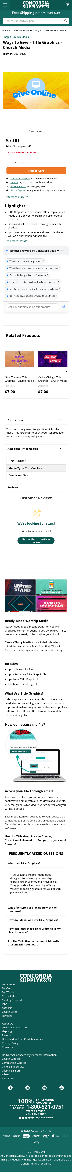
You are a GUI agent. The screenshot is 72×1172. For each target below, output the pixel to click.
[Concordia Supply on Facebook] (10, 1088)
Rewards (7, 1047)
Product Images (36, 131)
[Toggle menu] (5, 5)
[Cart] (68, 4)
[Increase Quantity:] (23, 163)
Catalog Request (12, 1000)
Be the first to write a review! (36, 541)
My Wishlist (9, 992)
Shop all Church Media (16, 36)
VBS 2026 (8, 1078)
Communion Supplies (14, 1062)
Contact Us (8, 996)
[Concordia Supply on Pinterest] (44, 1088)
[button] (36, 420)
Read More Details (16, 241)
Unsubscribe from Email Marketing (22, 1039)
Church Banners (11, 1070)
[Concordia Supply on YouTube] (61, 1088)
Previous (6, 372)
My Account (9, 984)
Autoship (7, 1008)
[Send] (63, 307)
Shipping (7, 1031)
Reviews (7, 1015)
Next (66, 372)
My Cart (6, 988)
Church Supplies (11, 1058)
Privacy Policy (10, 1043)
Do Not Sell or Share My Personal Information (29, 1055)
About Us (7, 1023)
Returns (7, 1035)
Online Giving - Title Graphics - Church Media (52, 378)
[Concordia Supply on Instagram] (27, 1088)
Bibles (5, 1074)
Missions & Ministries (14, 1027)
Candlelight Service (13, 1066)
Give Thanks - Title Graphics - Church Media (19, 378)
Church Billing (9, 1011)
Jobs (4, 1004)
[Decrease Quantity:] (9, 163)
